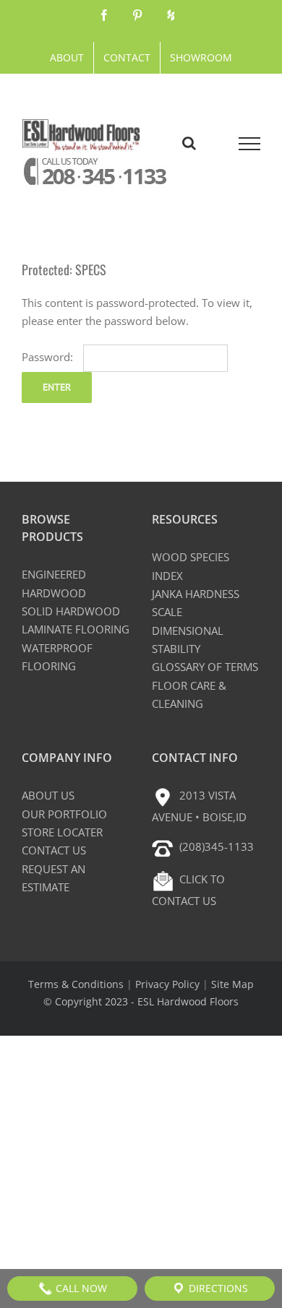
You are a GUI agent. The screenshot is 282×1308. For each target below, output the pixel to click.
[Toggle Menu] (249, 143)
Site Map (232, 984)
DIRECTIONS (217, 1288)
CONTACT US (54, 850)
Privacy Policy (167, 984)
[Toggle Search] (189, 143)
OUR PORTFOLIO (64, 814)
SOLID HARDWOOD (71, 611)
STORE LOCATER (62, 832)
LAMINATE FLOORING (75, 629)
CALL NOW (80, 1288)
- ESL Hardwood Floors (185, 1001)
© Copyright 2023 (87, 1001)
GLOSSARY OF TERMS (205, 666)
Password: (49, 357)
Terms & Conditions (76, 984)
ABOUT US (48, 795)
